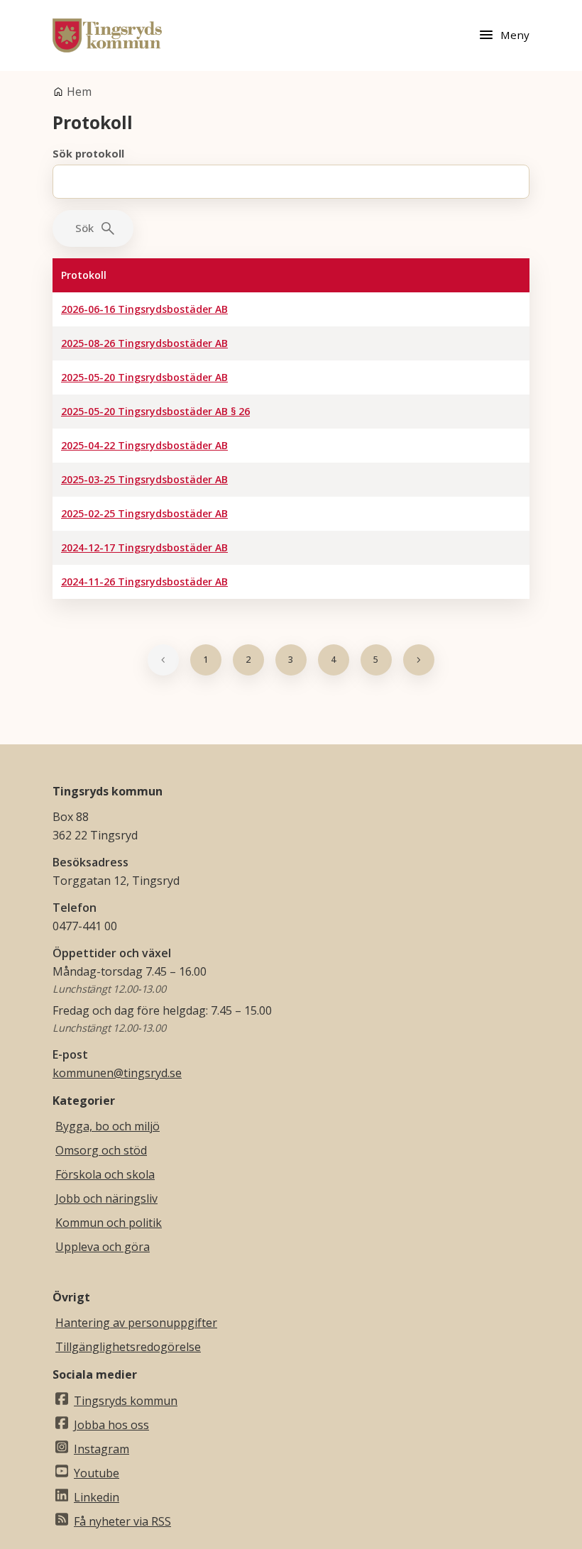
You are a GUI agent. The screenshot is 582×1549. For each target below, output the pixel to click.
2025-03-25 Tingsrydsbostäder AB (144, 479)
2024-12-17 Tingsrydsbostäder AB (144, 547)
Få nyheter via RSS (122, 1521)
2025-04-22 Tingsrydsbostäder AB (144, 445)
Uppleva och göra (102, 1247)
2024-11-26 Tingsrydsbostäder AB (144, 581)
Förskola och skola (105, 1174)
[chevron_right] (418, 660)
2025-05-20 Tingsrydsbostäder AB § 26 (155, 411)
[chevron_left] (163, 660)
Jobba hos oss (111, 1425)
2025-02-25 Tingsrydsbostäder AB (144, 513)
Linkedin (96, 1497)
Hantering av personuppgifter (136, 1322)
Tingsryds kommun (125, 1401)
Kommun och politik (108, 1222)
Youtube (96, 1473)
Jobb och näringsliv (106, 1198)
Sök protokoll (88, 153)
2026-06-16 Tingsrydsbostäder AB (144, 309)
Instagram (101, 1449)
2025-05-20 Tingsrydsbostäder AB (144, 377)
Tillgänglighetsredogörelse (128, 1347)
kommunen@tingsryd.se (117, 1073)
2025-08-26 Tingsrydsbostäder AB (144, 343)
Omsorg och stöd (101, 1150)
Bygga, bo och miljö (107, 1126)
